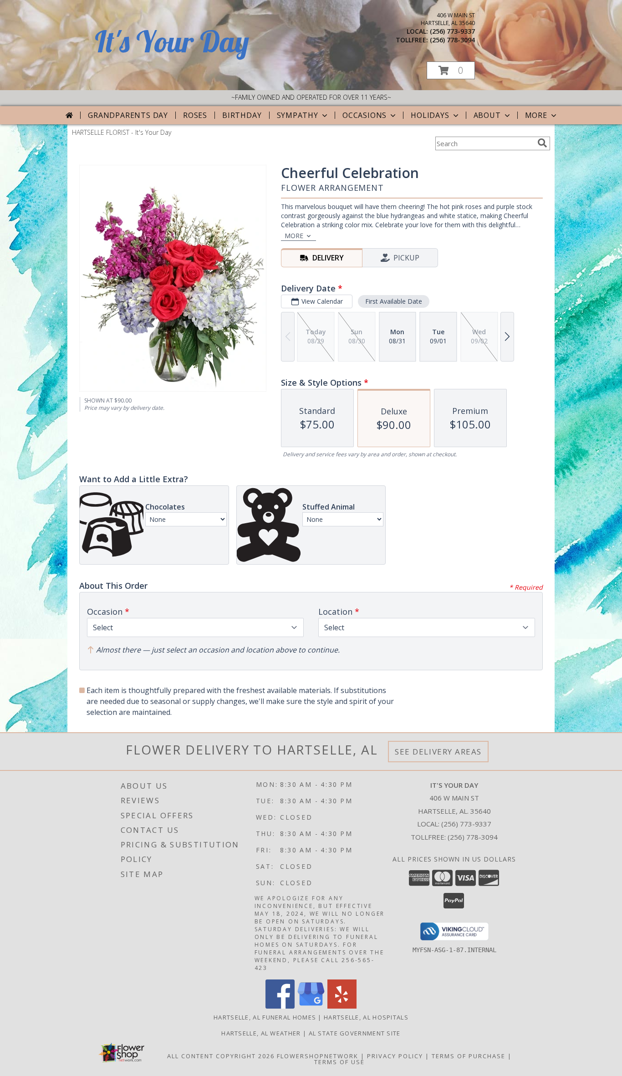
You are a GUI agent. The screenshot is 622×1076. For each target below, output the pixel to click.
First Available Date (393, 301)
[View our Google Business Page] (311, 1006)
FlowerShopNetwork (317, 1056)
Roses (195, 115)
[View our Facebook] (280, 1006)
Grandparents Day (128, 115)
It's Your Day (172, 41)
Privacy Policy (395, 1056)
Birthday (241, 115)
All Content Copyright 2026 (221, 1056)
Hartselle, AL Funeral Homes (265, 1017)
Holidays (430, 115)
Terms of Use (339, 1062)
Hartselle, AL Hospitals (366, 1017)
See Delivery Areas (438, 751)
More (536, 115)
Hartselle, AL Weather (261, 1033)
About (487, 115)
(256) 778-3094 (452, 40)
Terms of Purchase (468, 1056)
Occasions (364, 115)
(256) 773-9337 (452, 31)
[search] (542, 143)
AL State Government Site (355, 1033)
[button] (451, 70)
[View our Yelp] (342, 1006)
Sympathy (297, 115)
